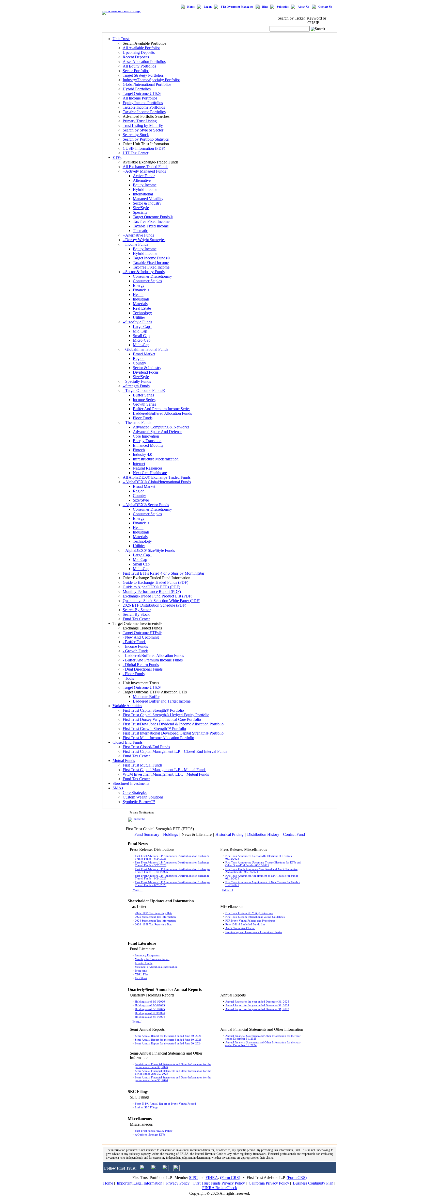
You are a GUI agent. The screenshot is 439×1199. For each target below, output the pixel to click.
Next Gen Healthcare (150, 473)
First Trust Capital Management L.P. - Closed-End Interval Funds (175, 751)
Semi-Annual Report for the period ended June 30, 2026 (168, 1036)
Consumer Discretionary (153, 276)
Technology (142, 313)
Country (139, 363)
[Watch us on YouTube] (165, 1170)
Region (139, 358)
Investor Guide (143, 963)
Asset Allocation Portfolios (144, 61)
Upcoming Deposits (139, 52)
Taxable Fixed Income (151, 226)
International (143, 194)
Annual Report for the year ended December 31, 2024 (257, 1005)
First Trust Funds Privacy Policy (154, 1130)
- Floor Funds (134, 674)
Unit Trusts (121, 39)
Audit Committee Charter (240, 928)
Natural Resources (147, 468)
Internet (139, 463)
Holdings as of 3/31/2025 (150, 1009)
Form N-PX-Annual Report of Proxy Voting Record (165, 1103)
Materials (140, 304)
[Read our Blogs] (176, 1170)
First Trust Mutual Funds (142, 765)
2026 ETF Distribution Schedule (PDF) (154, 605)
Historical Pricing (229, 834)
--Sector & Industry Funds (144, 272)
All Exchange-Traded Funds (145, 166)
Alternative (142, 180)
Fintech (139, 450)
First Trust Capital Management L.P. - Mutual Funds (164, 770)
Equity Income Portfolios (143, 103)
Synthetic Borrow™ (139, 802)
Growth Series (144, 404)
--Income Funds (135, 244)
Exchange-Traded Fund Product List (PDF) (157, 596)
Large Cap (142, 326)
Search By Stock (136, 614)
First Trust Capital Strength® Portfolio (153, 710)
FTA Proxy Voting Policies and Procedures (250, 920)
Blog (265, 6)
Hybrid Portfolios (137, 89)
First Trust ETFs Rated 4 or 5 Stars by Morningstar (163, 573)
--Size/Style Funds (137, 322)
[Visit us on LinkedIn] (154, 1170)
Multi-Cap (141, 345)
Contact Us (325, 6)
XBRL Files (141, 974)
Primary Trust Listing (140, 121)
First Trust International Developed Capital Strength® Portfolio (173, 733)
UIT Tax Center (135, 153)
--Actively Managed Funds (144, 171)
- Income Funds (135, 646)
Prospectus (141, 970)
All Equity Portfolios (139, 66)
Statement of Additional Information (156, 966)
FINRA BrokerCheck (219, 1188)
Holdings (170, 834)
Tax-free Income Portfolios (144, 112)
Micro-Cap (141, 340)
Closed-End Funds (128, 742)
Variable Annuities (127, 706)
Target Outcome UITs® (142, 93)
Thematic (140, 230)
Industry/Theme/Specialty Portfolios (151, 80)
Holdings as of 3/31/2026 (150, 1001)
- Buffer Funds (134, 642)
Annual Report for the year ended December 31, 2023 (257, 1009)
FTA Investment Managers (237, 6)
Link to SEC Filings (146, 1107)
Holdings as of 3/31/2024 (150, 1016)
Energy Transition (147, 441)
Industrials (141, 299)
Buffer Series (143, 395)
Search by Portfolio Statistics (146, 139)
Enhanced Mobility (148, 445)
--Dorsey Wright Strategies (144, 240)
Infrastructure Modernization (156, 459)
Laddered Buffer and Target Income (162, 701)
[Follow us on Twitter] (143, 1170)
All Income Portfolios (140, 98)
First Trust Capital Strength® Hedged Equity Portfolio (166, 715)
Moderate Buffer (146, 696)
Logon (208, 6)
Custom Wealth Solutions (143, 797)
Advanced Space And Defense (157, 431)
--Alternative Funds (138, 235)
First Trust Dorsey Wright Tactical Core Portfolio (162, 719)
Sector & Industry (147, 203)
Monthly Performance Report (152, 959)
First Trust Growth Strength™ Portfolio (154, 728)
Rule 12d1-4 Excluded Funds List (245, 924)
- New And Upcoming (141, 637)
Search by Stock (136, 134)
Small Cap (141, 336)
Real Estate (142, 308)
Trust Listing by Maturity (143, 125)
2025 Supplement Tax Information (155, 916)
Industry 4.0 (142, 454)
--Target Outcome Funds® (144, 390)
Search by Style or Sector (143, 130)
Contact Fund (294, 834)
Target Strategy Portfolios (143, 75)
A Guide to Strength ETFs (150, 1134)
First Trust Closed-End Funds (146, 747)
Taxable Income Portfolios (144, 107)
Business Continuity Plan (313, 1183)
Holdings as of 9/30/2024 (150, 1013)
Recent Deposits (136, 57)
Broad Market (144, 354)
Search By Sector (137, 610)
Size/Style (141, 208)
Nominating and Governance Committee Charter (253, 932)
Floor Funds (142, 418)
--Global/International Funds (145, 349)
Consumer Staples (147, 281)
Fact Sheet (141, 978)
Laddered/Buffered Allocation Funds (162, 413)
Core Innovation (146, 436)
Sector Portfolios (136, 71)
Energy (139, 285)
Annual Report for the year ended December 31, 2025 (257, 1001)
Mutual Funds (124, 760)
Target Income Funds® (151, 258)
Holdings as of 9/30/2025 (150, 1005)
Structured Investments (131, 783)
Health (138, 294)
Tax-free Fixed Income (151, 221)
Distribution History (263, 834)
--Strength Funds (136, 386)
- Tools (128, 678)
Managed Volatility (148, 198)
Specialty (140, 212)
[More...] (137, 890)
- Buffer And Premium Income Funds (153, 660)
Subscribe (283, 6)
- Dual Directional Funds (143, 669)
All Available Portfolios (141, 48)
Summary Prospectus (147, 955)
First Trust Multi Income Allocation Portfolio (158, 738)
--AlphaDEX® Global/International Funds (157, 482)
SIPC (193, 1177)
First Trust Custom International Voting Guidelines (255, 916)
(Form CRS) (230, 1177)
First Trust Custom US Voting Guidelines (249, 913)
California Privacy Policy (269, 1183)
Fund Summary (146, 834)
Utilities (139, 317)
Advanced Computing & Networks (161, 427)
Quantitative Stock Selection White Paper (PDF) (161, 600)
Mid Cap (140, 331)
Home (191, 6)
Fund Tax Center (136, 619)
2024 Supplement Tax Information (155, 920)
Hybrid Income (145, 189)
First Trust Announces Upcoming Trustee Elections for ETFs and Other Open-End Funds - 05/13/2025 (263, 864)
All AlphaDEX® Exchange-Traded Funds (157, 477)
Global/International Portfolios (147, 84)
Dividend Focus (146, 372)
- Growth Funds (135, 651)
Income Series (144, 399)
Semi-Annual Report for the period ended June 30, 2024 (168, 1043)
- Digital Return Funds (141, 664)
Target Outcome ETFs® (142, 632)
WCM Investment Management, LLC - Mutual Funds (166, 774)
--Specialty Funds (137, 381)
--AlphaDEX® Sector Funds (146, 505)
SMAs (118, 788)
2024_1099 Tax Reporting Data (153, 924)
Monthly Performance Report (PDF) (152, 591)
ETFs (117, 157)
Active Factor (144, 176)
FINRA (212, 1177)
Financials (141, 290)
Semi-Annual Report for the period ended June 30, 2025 (168, 1039)
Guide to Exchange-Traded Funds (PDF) (155, 582)
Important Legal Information (139, 1183)
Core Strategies (135, 792)
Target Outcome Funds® (153, 217)
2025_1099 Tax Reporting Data (153, 913)
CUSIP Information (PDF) (144, 148)
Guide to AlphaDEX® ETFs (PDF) (151, 587)
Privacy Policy (178, 1183)
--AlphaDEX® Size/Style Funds (149, 550)
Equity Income (144, 185)
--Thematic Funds (137, 422)
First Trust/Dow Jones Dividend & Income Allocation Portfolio (173, 724)
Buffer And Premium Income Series (161, 409)
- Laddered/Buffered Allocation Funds (153, 655)
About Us (303, 6)
